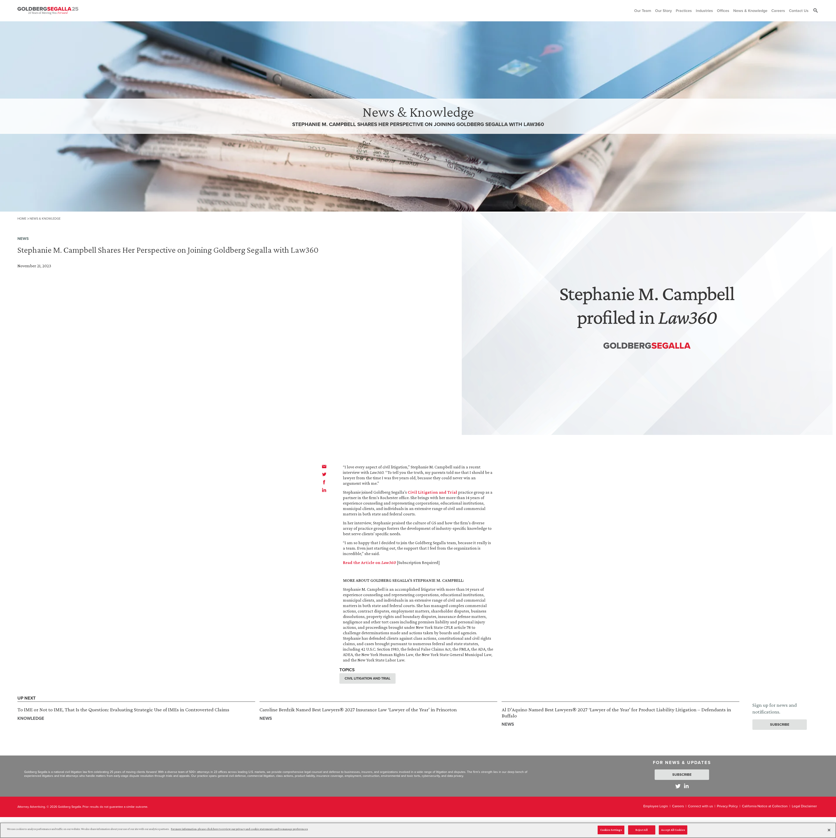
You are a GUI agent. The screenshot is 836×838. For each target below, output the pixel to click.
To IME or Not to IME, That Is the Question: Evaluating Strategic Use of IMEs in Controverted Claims (123, 709)
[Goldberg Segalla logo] (47, 10)
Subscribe (779, 724)
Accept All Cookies (673, 829)
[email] (324, 466)
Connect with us (700, 806)
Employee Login (655, 806)
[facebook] (324, 482)
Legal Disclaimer (804, 806)
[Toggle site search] (815, 10)
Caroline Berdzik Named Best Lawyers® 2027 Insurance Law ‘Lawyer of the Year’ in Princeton (358, 709)
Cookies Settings (611, 829)
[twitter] (324, 474)
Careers (678, 806)
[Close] (829, 830)
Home (21, 218)
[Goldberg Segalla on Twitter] (678, 786)
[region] (418, 830)
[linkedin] (324, 490)
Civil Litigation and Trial (432, 492)
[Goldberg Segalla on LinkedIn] (686, 786)
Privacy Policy (727, 806)
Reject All (641, 829)
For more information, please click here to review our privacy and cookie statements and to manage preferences (239, 829)
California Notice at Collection (765, 806)
